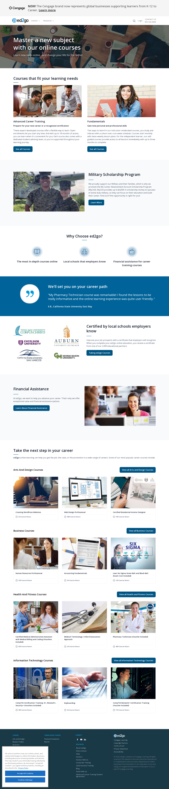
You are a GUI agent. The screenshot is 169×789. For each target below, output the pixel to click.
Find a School (81, 751)
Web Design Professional (74, 512)
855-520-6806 (150, 22)
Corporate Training (83, 763)
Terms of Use (119, 746)
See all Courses (24, 149)
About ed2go (81, 748)
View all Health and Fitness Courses (136, 594)
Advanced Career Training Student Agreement (89, 775)
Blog (77, 769)
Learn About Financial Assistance (31, 408)
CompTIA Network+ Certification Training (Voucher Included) (131, 704)
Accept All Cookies (25, 773)
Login (140, 20)
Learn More (96, 202)
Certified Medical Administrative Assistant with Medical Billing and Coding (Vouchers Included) (34, 639)
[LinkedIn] (85, 740)
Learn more (47, 10)
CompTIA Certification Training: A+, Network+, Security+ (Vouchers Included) (36, 704)
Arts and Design (19, 739)
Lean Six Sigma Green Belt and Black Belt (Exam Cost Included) (130, 574)
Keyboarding (69, 703)
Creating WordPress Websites (28, 512)
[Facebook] (77, 740)
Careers (79, 757)
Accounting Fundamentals (75, 573)
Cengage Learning (120, 740)
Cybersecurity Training (84, 766)
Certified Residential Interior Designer (129, 512)
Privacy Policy (23, 768)
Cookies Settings (25, 780)
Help (78, 754)
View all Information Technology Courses (133, 660)
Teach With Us (81, 772)
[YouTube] (81, 740)
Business (16, 745)
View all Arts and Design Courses (137, 469)
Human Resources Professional (29, 573)
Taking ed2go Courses (99, 352)
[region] (25, 766)
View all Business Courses (141, 530)
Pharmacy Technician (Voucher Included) (130, 637)
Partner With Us (82, 760)
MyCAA (46, 742)
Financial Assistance (51, 739)
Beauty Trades (18, 742)
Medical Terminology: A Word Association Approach (82, 638)
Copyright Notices (121, 743)
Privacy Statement (121, 749)
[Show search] (134, 21)
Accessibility (118, 752)
